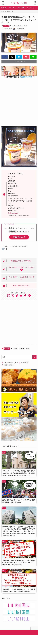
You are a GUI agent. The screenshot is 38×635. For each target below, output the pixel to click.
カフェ (14, 25)
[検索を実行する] (34, 357)
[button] (4, 57)
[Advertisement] (19, 100)
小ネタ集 (6, 25)
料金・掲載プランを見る (21, 285)
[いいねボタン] (3, 249)
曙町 (25, 25)
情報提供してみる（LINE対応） (21, 261)
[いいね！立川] (19, 3)
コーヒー (20, 25)
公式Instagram (13, 213)
